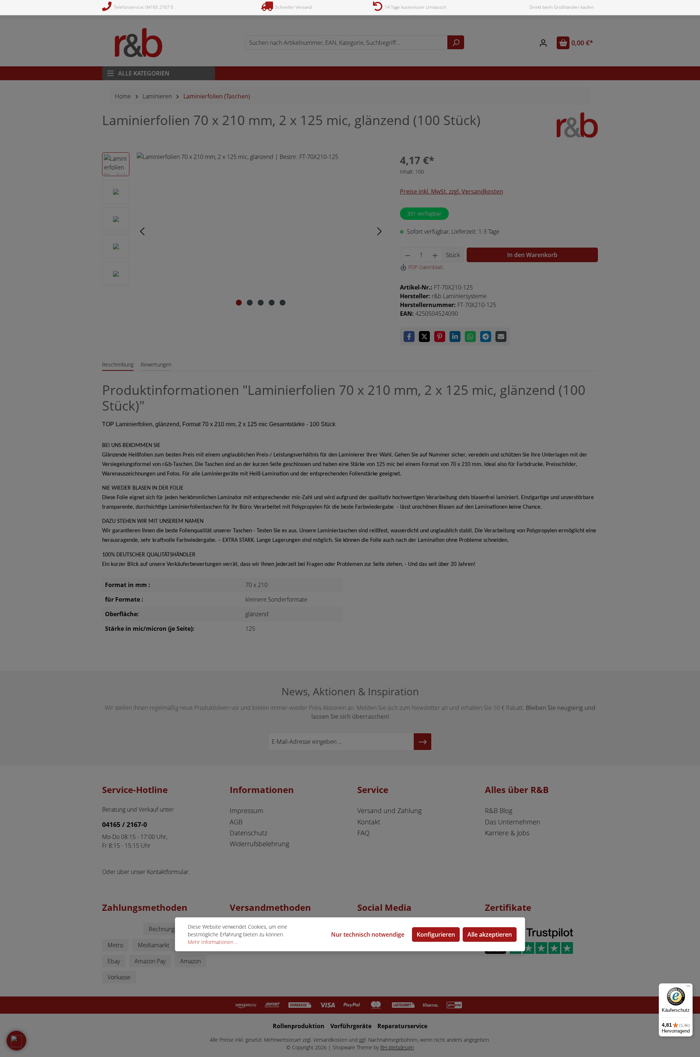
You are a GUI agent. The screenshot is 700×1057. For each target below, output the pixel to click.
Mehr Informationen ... (213, 942)
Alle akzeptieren (489, 934)
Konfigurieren (436, 934)
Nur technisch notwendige (367, 934)
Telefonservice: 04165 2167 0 (142, 7)
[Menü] (688, 987)
